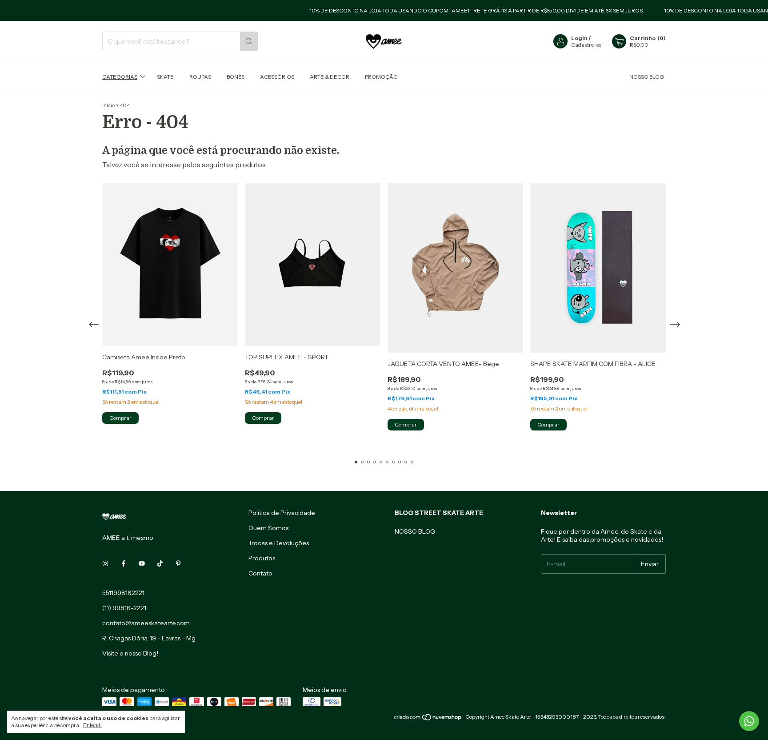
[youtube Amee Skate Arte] (142, 563)
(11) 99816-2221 (124, 608)
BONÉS (235, 76)
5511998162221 (123, 593)
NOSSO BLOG (646, 76)
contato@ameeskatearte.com (146, 623)
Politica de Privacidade (281, 513)
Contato (260, 573)
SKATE (165, 76)
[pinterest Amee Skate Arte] (178, 563)
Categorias (119, 76)
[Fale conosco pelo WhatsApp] (749, 721)
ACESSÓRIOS (277, 76)
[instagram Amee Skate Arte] (105, 563)
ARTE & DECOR (329, 76)
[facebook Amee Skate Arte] (123, 563)
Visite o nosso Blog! (130, 653)
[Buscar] (249, 41)
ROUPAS (200, 76)
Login (579, 38)
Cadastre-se (586, 44)
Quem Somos (268, 528)
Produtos (261, 558)
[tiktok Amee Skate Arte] (160, 563)
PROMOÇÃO (381, 76)
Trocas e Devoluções (278, 543)
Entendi (92, 725)
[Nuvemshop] (428, 719)
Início (108, 105)
